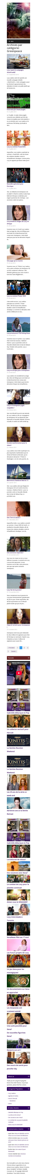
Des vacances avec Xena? (17, 873)
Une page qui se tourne (15, 261)
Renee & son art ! (14, 1050)
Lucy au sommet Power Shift (16, 296)
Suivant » (13, 651)
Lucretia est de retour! (16, 859)
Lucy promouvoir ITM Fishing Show (18, 333)
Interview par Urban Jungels (16, 110)
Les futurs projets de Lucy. (18, 953)
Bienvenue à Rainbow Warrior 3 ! (17, 480)
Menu (12, 41)
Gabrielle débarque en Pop (18, 713)
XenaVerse (12, 1101)
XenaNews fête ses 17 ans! (18, 937)
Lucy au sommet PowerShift (16, 147)
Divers (10, 1103)
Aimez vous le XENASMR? (17, 902)
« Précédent (11, 648)
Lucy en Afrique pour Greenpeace (18, 370)
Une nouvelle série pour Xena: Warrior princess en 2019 (18, 1140)
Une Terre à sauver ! (13, 517)
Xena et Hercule (12, 1098)
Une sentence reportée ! (15, 553)
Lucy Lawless (12, 1093)
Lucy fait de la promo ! (14, 590)
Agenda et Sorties (13, 1096)
